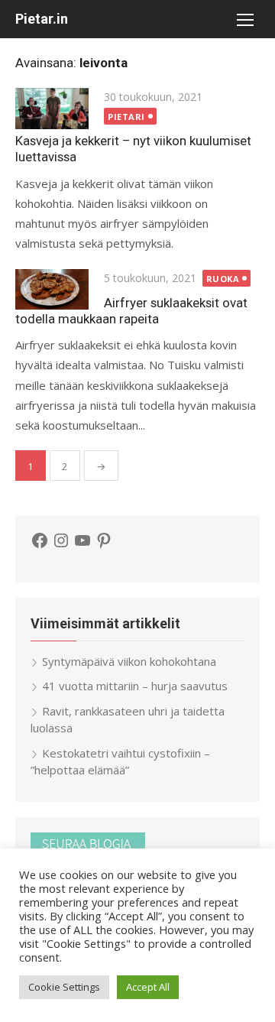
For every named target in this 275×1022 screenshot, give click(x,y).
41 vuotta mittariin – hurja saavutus (135, 685)
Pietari (126, 116)
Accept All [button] (148, 987)
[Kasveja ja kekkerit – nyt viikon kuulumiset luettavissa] (52, 108)
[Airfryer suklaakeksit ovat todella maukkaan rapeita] (52, 289)
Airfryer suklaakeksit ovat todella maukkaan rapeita (131, 310)
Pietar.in (41, 19)
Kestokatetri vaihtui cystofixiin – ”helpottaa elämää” (120, 761)
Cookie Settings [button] (64, 987)
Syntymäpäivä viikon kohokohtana (129, 661)
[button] (244, 19)
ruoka (223, 278)
